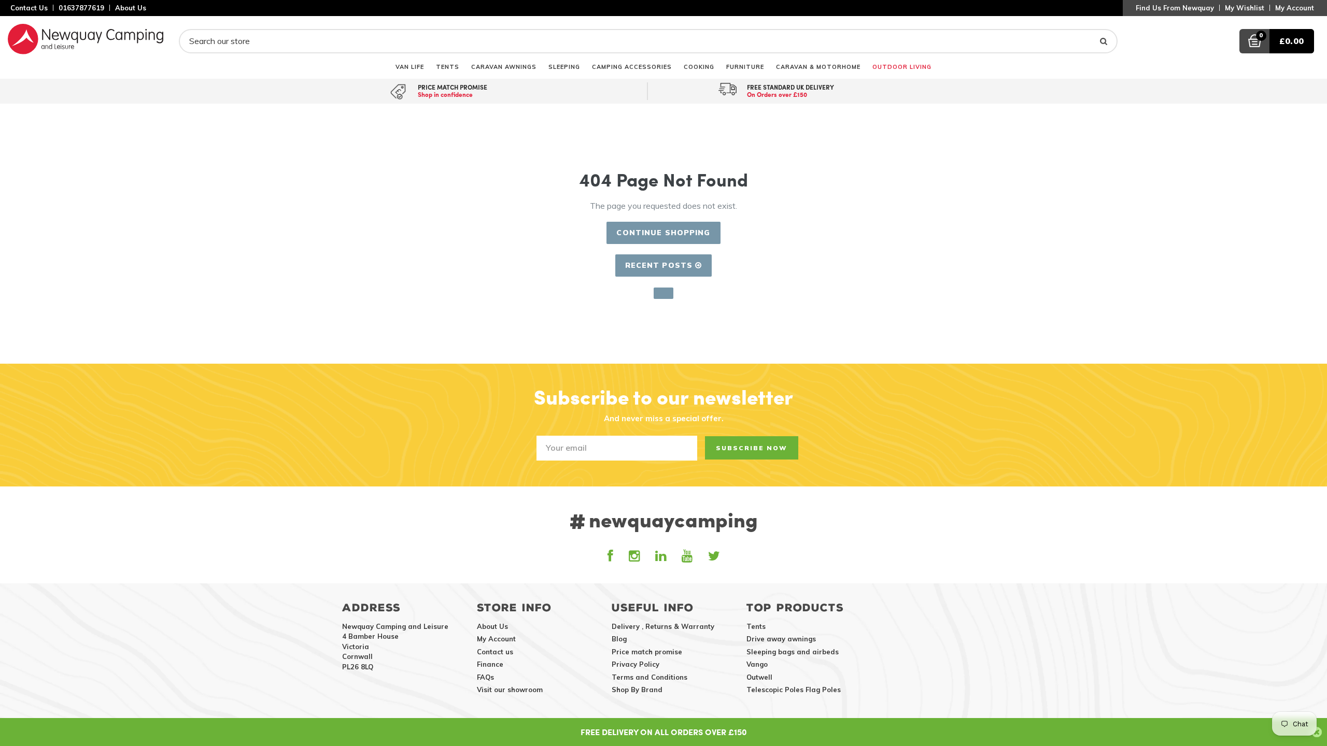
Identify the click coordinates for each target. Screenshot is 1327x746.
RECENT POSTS (660, 265)
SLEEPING (564, 66)
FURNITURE (745, 66)
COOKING (699, 66)
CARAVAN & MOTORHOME (818, 66)
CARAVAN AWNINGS (504, 66)
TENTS (447, 66)
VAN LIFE (410, 66)
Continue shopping (663, 232)
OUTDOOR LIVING (901, 66)
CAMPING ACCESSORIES (632, 66)
